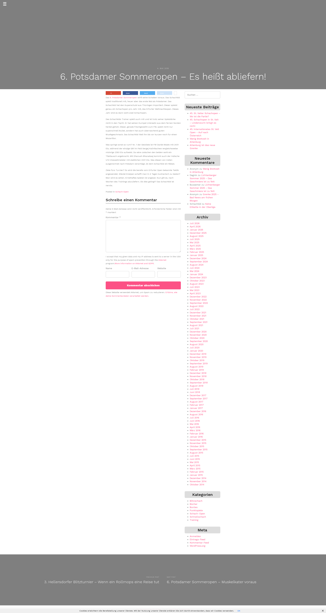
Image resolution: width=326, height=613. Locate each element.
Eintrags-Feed (197, 539)
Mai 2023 (194, 290)
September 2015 (198, 449)
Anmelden (195, 536)
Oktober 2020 (197, 338)
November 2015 (198, 443)
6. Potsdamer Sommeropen (123, 97)
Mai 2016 (194, 424)
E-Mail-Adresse (140, 268)
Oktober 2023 (197, 280)
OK (238, 611)
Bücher (193, 504)
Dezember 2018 (198, 373)
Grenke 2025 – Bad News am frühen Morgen (204, 197)
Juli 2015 (194, 455)
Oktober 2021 (197, 319)
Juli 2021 (194, 328)
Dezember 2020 (198, 331)
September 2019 (199, 363)
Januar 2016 (196, 436)
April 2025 (195, 245)
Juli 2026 (195, 223)
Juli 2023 (195, 287)
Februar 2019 (197, 369)
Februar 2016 (197, 433)
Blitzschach (196, 500)
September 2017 (199, 398)
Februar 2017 (197, 405)
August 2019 (196, 366)
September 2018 (199, 382)
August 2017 (196, 401)
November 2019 (198, 357)
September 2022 (199, 303)
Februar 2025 (197, 252)
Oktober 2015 (197, 446)
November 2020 (198, 334)
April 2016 (195, 427)
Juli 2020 (195, 347)
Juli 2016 (194, 417)
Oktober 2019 (197, 360)
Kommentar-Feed (199, 542)
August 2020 (196, 344)
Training (194, 520)
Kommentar (113, 217)
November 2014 (198, 481)
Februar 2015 (197, 471)
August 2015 (196, 452)
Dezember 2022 (198, 296)
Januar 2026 (196, 229)
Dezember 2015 (198, 440)
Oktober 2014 (197, 484)
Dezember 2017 (198, 395)
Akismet (162, 260)
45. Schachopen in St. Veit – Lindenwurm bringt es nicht (204, 122)
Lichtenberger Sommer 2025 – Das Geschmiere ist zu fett (203, 178)
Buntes (194, 507)
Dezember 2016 (198, 411)
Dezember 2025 (198, 233)
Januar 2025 (196, 255)
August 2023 (196, 283)
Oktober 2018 (197, 379)
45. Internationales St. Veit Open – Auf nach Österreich (204, 132)
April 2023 (195, 293)
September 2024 (199, 261)
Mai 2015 (194, 462)
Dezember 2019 (198, 354)
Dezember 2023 (198, 277)
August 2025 (196, 236)
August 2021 (196, 325)
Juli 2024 (195, 268)
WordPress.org (197, 545)
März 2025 (195, 248)
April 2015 (195, 465)
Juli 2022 (195, 309)
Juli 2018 (194, 389)
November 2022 (198, 299)
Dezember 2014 (198, 478)
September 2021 (198, 322)
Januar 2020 (196, 350)
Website (161, 268)
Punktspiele (196, 510)
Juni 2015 (195, 459)
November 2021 (198, 315)
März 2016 (195, 430)
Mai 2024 (194, 271)
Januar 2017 (196, 408)
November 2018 (198, 376)
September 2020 (199, 341)
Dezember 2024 (198, 258)
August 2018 (196, 385)
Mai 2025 (194, 242)
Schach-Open (122, 191)
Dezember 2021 (198, 312)
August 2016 (196, 414)
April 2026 (195, 226)
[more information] (175, 93)
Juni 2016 (195, 420)
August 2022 (196, 306)
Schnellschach (198, 516)
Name (109, 268)
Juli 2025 (195, 239)
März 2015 (195, 468)
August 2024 (196, 264)
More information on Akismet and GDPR (134, 263)
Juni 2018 (195, 392)
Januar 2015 (196, 475)
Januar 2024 (196, 274)
